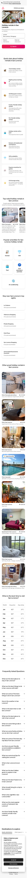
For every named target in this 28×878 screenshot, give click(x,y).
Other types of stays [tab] (20, 832)
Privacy (11, 874)
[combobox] (13, 36)
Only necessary (13, 864)
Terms (16, 874)
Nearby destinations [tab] (7, 832)
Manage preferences (13, 868)
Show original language (15, 3)
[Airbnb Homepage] (3, 8)
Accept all (13, 860)
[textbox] (7, 42)
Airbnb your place (19, 8)
